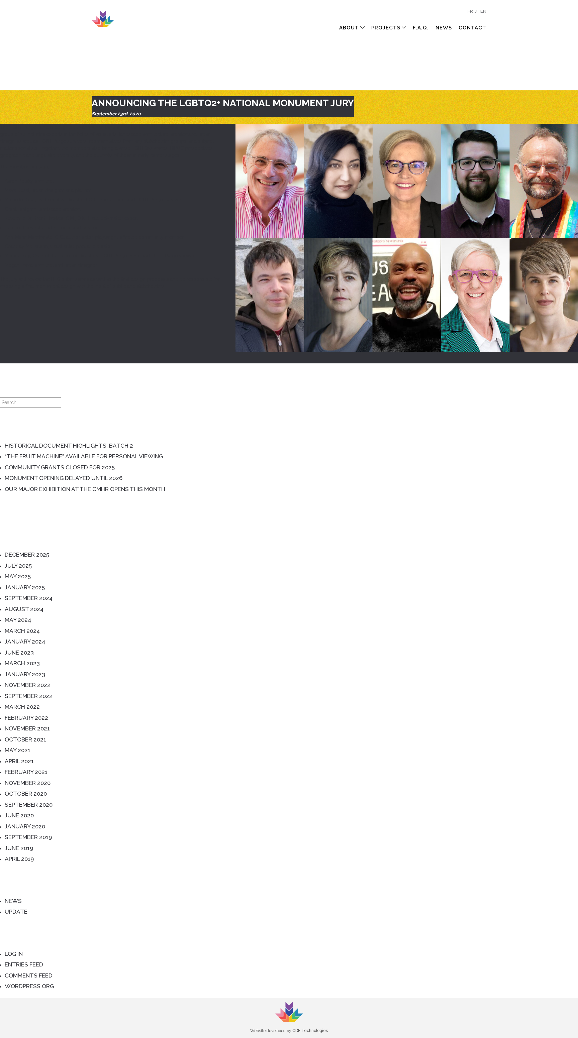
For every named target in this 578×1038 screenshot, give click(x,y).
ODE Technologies (310, 1030)
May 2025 (18, 576)
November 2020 (28, 783)
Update (16, 911)
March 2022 (22, 706)
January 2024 (25, 641)
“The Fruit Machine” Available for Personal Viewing (84, 456)
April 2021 (19, 761)
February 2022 (26, 717)
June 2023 (19, 652)
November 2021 (27, 728)
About (349, 28)
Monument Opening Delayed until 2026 (63, 478)
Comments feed (29, 975)
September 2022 (29, 696)
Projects (385, 28)
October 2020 (26, 793)
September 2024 (29, 598)
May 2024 (18, 619)
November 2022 (28, 685)
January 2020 (25, 826)
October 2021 (25, 739)
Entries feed (24, 964)
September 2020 (29, 804)
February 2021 (26, 772)
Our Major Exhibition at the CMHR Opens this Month (85, 489)
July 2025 (18, 565)
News (444, 28)
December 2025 (27, 554)
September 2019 (28, 837)
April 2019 (19, 858)
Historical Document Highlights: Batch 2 (69, 445)
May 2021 (17, 750)
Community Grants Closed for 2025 (60, 467)
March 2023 (22, 663)
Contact (472, 28)
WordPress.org (29, 986)
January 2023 (25, 674)
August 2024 (24, 609)
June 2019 (19, 848)
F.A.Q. (421, 28)
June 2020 (19, 815)
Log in (14, 953)
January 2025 (25, 587)
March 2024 (22, 630)
